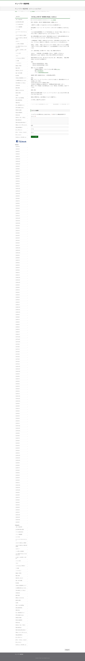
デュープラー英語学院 (22, 3)
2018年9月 (18, 314)
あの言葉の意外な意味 (20, 21)
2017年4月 (18, 356)
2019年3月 (18, 299)
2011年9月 (17, 522)
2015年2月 (18, 420)
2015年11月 (18, 398)
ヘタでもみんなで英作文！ (20, 58)
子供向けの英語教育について (21, 77)
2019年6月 (18, 292)
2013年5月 (18, 472)
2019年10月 (18, 282)
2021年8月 (18, 228)
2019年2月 (18, 302)
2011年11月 (18, 517)
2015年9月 (18, 403)
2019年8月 (18, 287)
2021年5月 (18, 235)
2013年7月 (18, 467)
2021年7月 (18, 230)
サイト (32, 132)
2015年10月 (18, 401)
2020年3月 (18, 270)
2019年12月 (18, 277)
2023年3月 (18, 181)
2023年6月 (18, 173)
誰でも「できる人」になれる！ (21, 132)
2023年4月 (18, 178)
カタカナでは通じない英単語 (21, 35)
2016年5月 (18, 383)
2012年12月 (18, 485)
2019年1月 (18, 304)
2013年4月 (18, 475)
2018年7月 (18, 319)
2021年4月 (18, 237)
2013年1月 (18, 482)
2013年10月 (18, 460)
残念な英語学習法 (19, 100)
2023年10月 (18, 163)
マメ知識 (17, 60)
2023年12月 (18, 158)
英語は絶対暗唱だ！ (19, 127)
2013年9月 (18, 462)
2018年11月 (18, 309)
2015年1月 (18, 423)
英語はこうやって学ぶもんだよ (21, 124)
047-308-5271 (40, 70)
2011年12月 (18, 514)
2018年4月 (18, 326)
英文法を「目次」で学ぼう (20, 117)
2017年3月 (18, 359)
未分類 (17, 95)
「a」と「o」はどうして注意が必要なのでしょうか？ (39, 104)
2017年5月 (18, 354)
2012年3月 (18, 507)
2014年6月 (18, 440)
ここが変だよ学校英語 (20, 43)
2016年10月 (18, 371)
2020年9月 (18, 255)
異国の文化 (18, 102)
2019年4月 (18, 297)
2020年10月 (18, 252)
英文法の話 (18, 622)
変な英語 (17, 75)
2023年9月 (18, 166)
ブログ (17, 55)
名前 (32, 125)
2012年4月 (18, 504)
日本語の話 (18, 85)
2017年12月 (18, 336)
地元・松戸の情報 (19, 580)
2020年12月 (18, 247)
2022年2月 (18, 213)
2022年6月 (18, 203)
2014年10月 (18, 430)
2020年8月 (18, 257)
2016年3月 (18, 388)
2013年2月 (18, 480)
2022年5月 (18, 205)
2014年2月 (18, 450)
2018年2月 (18, 331)
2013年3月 (18, 477)
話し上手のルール (19, 129)
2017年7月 (18, 349)
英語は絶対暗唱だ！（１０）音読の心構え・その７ (61, 104)
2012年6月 (18, 499)
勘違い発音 (18, 68)
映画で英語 (18, 87)
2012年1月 (18, 512)
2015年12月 (18, 396)
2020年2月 (18, 272)
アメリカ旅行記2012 (19, 24)
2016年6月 (18, 381)
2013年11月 (18, 457)
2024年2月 (18, 153)
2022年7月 (18, 200)
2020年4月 (18, 267)
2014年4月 (18, 445)
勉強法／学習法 (18, 65)
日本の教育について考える (20, 82)
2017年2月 (18, 361)
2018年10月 (18, 312)
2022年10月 (18, 193)
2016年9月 (18, 373)
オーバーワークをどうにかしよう (21, 32)
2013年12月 (18, 455)
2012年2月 (18, 509)
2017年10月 (18, 341)
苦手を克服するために (20, 107)
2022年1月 (18, 215)
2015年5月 (18, 413)
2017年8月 (18, 346)
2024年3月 (18, 151)
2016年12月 (18, 366)
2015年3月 (18, 418)
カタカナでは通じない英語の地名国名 (21, 38)
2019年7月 (18, 289)
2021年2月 (18, 242)
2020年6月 (18, 262)
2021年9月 (18, 225)
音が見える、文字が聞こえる (21, 137)
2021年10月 (18, 223)
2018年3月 (18, 329)
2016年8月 (18, 376)
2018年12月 (18, 307)
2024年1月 (18, 156)
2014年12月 (18, 425)
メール (32, 128)
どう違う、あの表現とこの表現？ (21, 50)
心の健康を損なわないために (21, 80)
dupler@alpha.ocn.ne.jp (43, 72)
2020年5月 (18, 265)
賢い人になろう (18, 134)
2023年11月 (18, 161)
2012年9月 (18, 492)
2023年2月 (18, 183)
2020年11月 (18, 250)
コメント (33, 116)
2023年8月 (18, 168)
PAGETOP (67, 649)
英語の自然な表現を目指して (21, 122)
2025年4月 (18, 146)
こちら (58, 69)
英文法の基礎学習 (19, 112)
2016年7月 (18, 378)
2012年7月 (18, 497)
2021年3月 (18, 240)
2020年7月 (18, 260)
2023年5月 (18, 176)
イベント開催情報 (19, 26)
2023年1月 (18, 186)
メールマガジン (18, 63)
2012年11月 (18, 487)
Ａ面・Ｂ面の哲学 (19, 19)
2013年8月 (18, 465)
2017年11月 (18, 339)
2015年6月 (18, 410)
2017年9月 (18, 344)
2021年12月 (18, 218)
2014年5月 (18, 443)
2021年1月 (18, 245)
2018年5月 (18, 324)
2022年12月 (18, 188)
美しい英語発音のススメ (20, 105)
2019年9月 (18, 284)
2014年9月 (18, 433)
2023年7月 (18, 171)
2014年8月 (18, 435)
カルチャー (18, 41)
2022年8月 (18, 198)
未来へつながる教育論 (20, 97)
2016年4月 (18, 386)
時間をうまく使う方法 (20, 90)
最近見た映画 (18, 92)
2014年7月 (18, 438)
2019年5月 (18, 294)
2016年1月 (18, 393)
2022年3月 (18, 210)
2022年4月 (18, 208)
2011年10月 (18, 519)
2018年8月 (18, 317)
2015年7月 (18, 408)
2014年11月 (18, 428)
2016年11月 (18, 368)
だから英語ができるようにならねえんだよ (21, 47)
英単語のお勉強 (18, 110)
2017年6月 (18, 351)
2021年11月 (18, 220)
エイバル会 (18, 29)
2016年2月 (18, 391)
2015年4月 (18, 415)
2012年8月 (18, 494)
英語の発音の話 (18, 627)
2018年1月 (18, 334)
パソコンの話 (18, 53)
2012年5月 (18, 502)
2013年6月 (18, 470)
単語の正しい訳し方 (19, 70)
